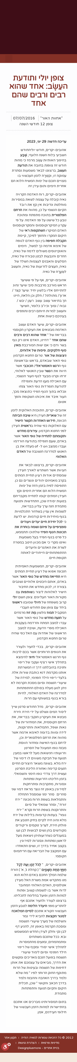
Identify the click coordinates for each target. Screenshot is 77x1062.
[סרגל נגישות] (6, 1047)
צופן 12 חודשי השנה (36, 124)
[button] (69, 58)
